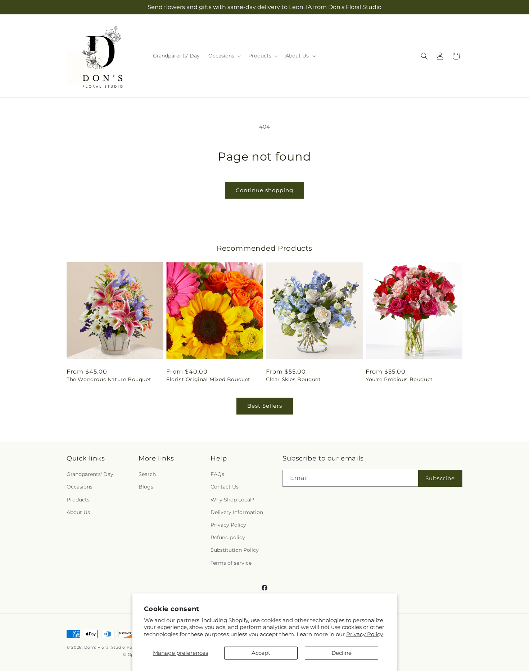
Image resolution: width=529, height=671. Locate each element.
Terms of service (231, 563)
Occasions (79, 486)
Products (78, 499)
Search (147, 474)
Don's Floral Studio (105, 647)
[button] (224, 55)
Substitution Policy (235, 550)
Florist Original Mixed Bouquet (208, 379)
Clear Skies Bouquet (293, 379)
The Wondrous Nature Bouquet (109, 379)
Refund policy (228, 537)
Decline (341, 652)
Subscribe (440, 478)
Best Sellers (264, 405)
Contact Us (225, 486)
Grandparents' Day (90, 474)
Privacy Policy (364, 634)
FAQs (217, 474)
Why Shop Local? (232, 499)
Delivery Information (237, 512)
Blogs (146, 486)
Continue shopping (264, 190)
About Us (78, 512)
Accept (261, 652)
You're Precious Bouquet (399, 379)
